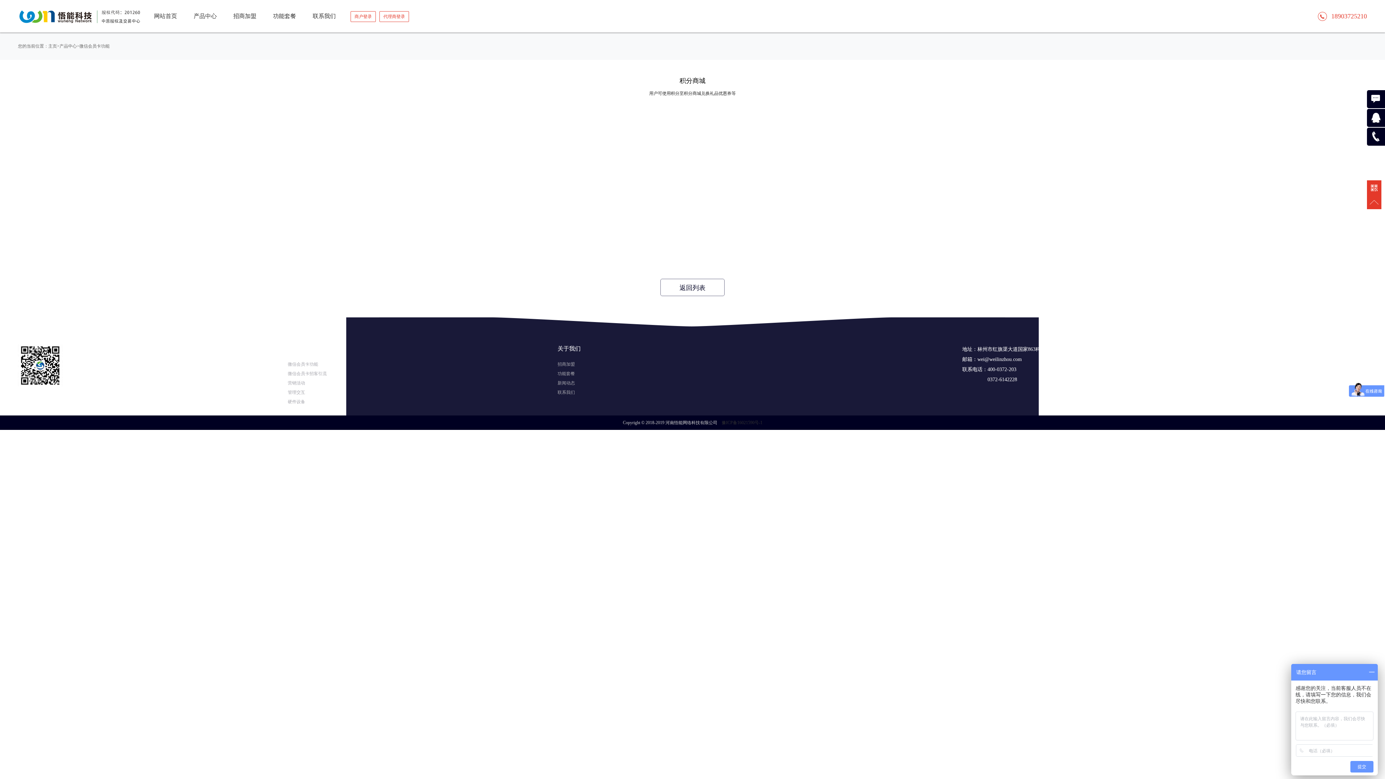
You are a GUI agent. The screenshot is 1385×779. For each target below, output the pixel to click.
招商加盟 (566, 364)
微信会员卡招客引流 (307, 373)
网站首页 (165, 16)
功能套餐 (566, 373)
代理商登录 (394, 16)
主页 (52, 46)
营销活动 (296, 383)
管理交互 (296, 392)
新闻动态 (566, 383)
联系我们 (566, 392)
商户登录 (363, 16)
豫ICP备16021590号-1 (742, 422)
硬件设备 (296, 401)
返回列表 (692, 287)
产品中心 (68, 46)
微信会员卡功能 (94, 46)
